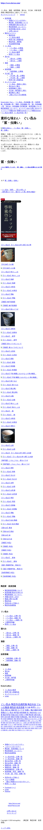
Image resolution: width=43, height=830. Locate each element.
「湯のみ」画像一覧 (12, 635)
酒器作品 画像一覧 (12, 767)
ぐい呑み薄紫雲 (38, 726)
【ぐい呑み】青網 (7, 279)
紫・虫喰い (5, 130)
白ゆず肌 (31, 724)
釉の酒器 (34, 710)
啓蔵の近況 (15, 715)
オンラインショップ (8, 14)
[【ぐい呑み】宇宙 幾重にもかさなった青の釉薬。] (19, 377)
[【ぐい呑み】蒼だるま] (9, 385)
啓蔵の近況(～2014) (12, 597)
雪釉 (2, 728)
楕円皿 (16, 713)
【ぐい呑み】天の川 (8, 475)
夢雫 (27, 724)
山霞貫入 (19, 728)
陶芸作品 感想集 (15, 42)
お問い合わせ (13, 31)
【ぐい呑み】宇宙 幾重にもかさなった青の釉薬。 (18, 373)
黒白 (2, 726)
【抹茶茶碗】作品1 (7, 572)
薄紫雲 (13, 717)
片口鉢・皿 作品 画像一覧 (15, 774)
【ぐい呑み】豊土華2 (8, 388)
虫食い (16, 180)
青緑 (30, 717)
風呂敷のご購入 (14, 92)
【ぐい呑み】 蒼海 (8, 557)
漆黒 (15, 728)
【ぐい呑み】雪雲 (7, 498)
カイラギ (20, 710)
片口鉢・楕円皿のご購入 (17, 90)
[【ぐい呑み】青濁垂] (9, 370)
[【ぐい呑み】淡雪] (8, 486)
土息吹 (25, 722)
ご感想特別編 (9, 622)
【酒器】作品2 (6, 543)
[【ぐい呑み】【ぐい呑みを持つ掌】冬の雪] (8, 261)
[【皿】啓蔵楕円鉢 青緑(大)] (12, 569)
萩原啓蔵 (8, 18)
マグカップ (11, 724)
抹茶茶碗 (8, 69)
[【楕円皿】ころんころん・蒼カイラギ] (15, 464)
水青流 (21, 715)
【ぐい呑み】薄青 (7, 468)
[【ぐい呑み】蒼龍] (8, 362)
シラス (32, 726)
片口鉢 (27, 707)
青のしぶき (8, 720)
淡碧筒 (32, 728)
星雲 (37, 722)
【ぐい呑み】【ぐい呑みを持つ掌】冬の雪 (16, 245)
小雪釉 (26, 715)
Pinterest (7, 791)
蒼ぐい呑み (9, 730)
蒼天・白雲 (23, 724)
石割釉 (4, 730)
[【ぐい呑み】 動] (8, 415)
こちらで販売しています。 (8, 167)
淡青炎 (26, 728)
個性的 (13, 707)
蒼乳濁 (19, 719)
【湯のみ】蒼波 (6, 528)
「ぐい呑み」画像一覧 (13, 618)
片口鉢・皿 (9, 73)
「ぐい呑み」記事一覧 (13, 616)
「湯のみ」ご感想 (15, 61)
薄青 (15, 724)
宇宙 (7, 722)
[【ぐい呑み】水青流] (9, 290)
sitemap (22, 14)
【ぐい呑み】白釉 (7, 396)
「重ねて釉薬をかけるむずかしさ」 (17, 782)
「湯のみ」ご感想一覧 (13, 637)
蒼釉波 (39, 724)
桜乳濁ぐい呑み (12, 726)
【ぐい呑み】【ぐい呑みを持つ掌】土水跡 (16, 453)
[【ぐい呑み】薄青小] (8, 442)
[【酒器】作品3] (7, 554)
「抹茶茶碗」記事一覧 (13, 658)
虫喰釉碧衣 (10, 719)
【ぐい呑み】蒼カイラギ (9, 309)
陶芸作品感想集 (10, 605)
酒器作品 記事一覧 (12, 765)
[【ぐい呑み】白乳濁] (9, 494)
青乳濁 (34, 717)
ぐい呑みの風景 (14, 37)
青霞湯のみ (11, 728)
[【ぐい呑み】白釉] (8, 400)
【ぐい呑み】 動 (7, 411)
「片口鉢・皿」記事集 (17, 75)
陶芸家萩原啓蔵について (13, 590)
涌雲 (31, 722)
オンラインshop (10, 82)
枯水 (23, 728)
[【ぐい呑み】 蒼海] (9, 561)
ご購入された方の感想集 (17, 95)
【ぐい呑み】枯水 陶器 (9, 520)
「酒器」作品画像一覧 (22, 104)
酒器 (6, 63)
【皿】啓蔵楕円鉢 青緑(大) (11, 565)
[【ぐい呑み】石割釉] (9, 509)
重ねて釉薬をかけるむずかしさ (30, 719)
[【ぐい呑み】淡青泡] (9, 332)
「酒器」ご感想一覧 (12, 650)
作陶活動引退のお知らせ (17, 25)
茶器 (3, 722)
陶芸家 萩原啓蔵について (18, 22)
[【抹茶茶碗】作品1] (8, 576)
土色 (28, 722)
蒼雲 (37, 724)
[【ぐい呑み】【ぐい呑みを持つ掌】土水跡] (17, 457)
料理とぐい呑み (14, 54)
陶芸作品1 (33, 712)
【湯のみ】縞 (5, 535)
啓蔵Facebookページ (24, 110)
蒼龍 (4, 728)
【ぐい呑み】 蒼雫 (8, 336)
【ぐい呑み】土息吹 (8, 351)
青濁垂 (17, 717)
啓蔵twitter (12, 110)
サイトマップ (11, 813)
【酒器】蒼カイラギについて (11, 344)
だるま (30, 730)
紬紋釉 (18, 726)
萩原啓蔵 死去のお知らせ (14, 592)
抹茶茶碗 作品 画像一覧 (14, 771)
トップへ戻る (5, 828)
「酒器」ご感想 (14, 67)
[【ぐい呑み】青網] (8, 283)
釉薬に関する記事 (11, 599)
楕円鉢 (8, 715)
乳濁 (18, 724)
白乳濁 (4, 719)
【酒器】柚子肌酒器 (8, 302)
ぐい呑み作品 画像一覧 (13, 759)
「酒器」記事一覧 (11, 645)
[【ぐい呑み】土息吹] (9, 355)
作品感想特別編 (14, 44)
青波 (15, 719)
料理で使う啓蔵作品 (16, 39)
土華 (7, 728)
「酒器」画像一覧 (11, 648)
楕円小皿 (4, 717)
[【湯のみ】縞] (6, 539)
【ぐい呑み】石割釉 (8, 505)
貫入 (28, 713)
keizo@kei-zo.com (14, 805)
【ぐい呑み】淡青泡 (8, 329)
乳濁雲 (5, 724)
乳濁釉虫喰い (24, 717)
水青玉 (36, 728)
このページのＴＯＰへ (13, 746)
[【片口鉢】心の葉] (8, 268)
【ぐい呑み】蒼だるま (9, 381)
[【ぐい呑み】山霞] (8, 449)
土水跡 (17, 722)
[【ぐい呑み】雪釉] (8, 298)
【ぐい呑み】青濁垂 (8, 366)
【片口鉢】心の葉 (7, 264)
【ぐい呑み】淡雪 (7, 483)
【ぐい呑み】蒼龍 (7, 359)
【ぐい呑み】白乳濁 (8, 490)
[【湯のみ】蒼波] (7, 531)
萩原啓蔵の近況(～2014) (17, 29)
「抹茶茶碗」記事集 (16, 71)
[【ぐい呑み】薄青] (8, 471)
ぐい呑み (8, 46)
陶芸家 (31, 715)
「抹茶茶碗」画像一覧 (13, 660)
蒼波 (34, 722)
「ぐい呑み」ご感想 (16, 50)
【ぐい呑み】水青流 (8, 287)
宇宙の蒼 (16, 720)
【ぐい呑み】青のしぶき (9, 272)
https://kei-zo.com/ (14, 803)
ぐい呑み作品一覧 (20, 113)
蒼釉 (21, 726)
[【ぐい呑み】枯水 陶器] (10, 524)
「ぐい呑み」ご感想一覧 (13, 620)
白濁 (27, 730)
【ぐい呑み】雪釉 (7, 294)
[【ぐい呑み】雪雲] (8, 501)
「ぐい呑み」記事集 (16, 48)
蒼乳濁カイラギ (26, 726)
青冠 (29, 728)
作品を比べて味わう (12, 603)
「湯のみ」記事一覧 (12, 633)
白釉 (35, 715)
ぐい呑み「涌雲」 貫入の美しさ (14, 190)
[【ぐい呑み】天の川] (9, 479)
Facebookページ (10, 787)
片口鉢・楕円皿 (10, 677)
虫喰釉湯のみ (23, 720)
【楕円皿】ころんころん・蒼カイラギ (14, 460)
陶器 (13, 730)
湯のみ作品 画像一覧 (13, 763)
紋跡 (8, 717)
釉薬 (4, 715)
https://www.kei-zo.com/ (10, 3)
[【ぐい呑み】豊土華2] (9, 392)
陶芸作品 (12, 35)
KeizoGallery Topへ (7, 102)
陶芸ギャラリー (10, 33)
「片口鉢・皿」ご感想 (17, 78)
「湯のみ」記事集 (15, 59)
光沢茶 (10, 722)
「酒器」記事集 (14, 65)
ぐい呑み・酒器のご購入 (17, 84)
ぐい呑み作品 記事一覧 (13, 757)
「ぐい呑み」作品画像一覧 (23, 102)
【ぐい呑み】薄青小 (8, 426)
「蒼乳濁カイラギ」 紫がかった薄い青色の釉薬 (18, 192)
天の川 (16, 730)
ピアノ (21, 722)
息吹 (29, 720)
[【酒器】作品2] (7, 546)
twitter (7, 696)
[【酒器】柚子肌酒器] (9, 305)
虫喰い (27, 710)
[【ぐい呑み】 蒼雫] (9, 340)
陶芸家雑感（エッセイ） (17, 27)
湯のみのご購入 (14, 86)
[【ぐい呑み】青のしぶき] (10, 275)
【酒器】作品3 (6, 550)
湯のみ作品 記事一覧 (13, 761)
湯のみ (7, 56)
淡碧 (37, 717)
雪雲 (13, 722)
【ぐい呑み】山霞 (7, 445)
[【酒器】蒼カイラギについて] (12, 347)
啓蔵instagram (36, 110)
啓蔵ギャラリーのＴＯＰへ (14, 744)
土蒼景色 (5, 726)
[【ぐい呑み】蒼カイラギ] (8, 325)
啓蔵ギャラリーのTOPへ (17, 20)
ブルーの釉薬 (9, 779)
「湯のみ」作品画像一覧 (13, 106)
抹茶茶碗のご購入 (15, 88)
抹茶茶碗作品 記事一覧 (13, 769)
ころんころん (34, 720)
